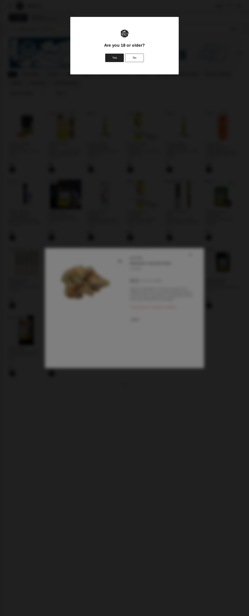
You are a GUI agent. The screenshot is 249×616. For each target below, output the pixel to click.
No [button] (134, 57)
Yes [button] (114, 57)
